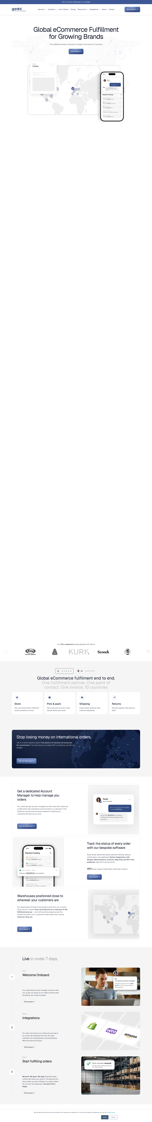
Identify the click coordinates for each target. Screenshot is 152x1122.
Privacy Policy (111, 1112)
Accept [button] (105, 1117)
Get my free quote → (26, 761)
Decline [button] (113, 1117)
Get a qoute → (94, 877)
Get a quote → (76, 51)
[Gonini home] (19, 9)
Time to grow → (29, 1002)
